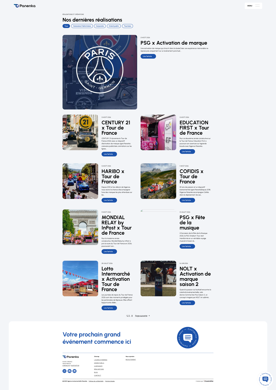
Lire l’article (149, 57)
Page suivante (142, 316)
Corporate (100, 26)
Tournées (127, 26)
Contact (97, 375)
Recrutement (131, 359)
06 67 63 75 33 (75, 365)
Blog (96, 372)
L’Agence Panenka (100, 360)
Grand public (114, 26)
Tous (66, 26)
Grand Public (99, 363)
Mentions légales (110, 381)
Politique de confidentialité (96, 381)
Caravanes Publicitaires (82, 26)
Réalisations (99, 369)
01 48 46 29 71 (66, 365)
